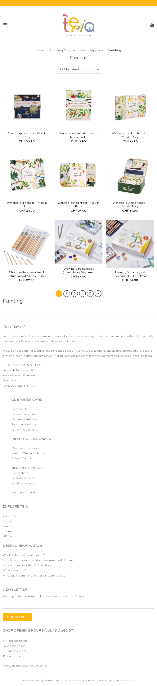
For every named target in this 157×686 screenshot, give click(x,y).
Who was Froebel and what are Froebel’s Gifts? (35, 575)
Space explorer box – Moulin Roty (26, 135)
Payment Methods (24, 424)
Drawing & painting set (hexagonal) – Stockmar (130, 274)
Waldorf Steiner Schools (28, 453)
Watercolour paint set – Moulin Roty (78, 204)
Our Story (9, 516)
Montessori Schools (25, 448)
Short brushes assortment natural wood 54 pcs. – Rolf (27, 274)
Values (7, 521)
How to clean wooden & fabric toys (27, 565)
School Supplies (22, 458)
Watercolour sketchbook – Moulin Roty (130, 135)
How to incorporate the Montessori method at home (38, 560)
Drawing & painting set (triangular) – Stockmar (78, 270)
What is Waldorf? (14, 570)
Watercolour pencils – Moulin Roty (27, 204)
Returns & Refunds (24, 419)
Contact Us (19, 409)
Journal (8, 531)
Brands (8, 526)
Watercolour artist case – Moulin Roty (130, 204)
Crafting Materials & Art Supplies (76, 50)
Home (40, 50)
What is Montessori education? (24, 555)
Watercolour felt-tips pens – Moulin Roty (78, 135)
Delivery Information (25, 414)
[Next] (98, 293)
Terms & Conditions (24, 429)
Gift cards (9, 536)
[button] (5, 25)
